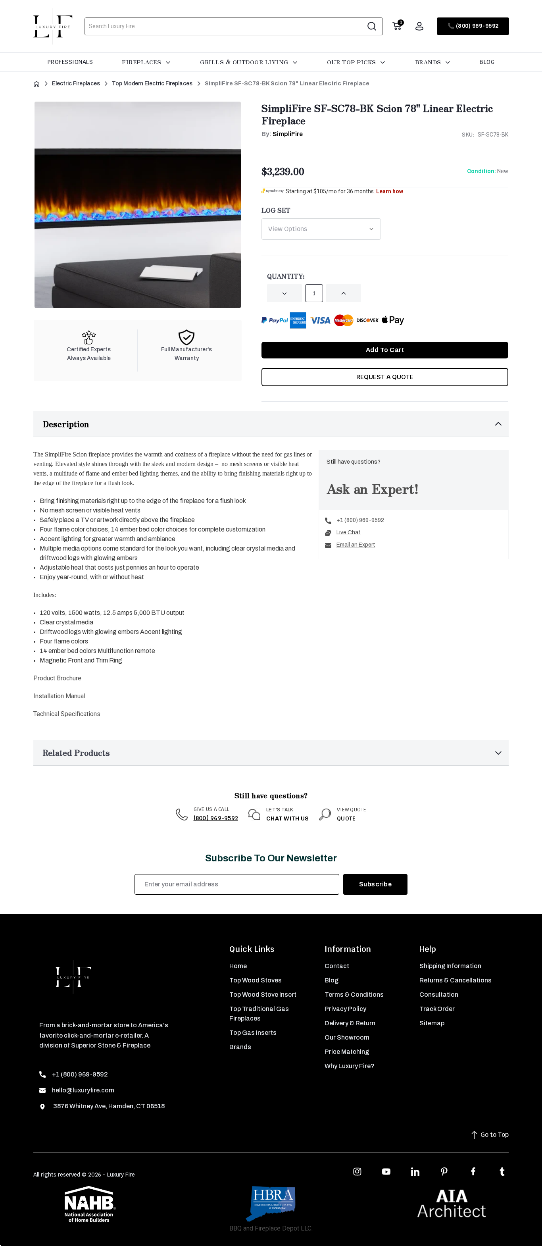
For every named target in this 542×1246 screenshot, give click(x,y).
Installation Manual (59, 696)
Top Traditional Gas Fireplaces (259, 1013)
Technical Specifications (66, 714)
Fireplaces (142, 62)
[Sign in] (419, 26)
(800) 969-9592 (216, 818)
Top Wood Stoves (255, 980)
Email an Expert (355, 545)
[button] (271, 424)
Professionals (70, 61)
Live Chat (348, 532)
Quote (346, 818)
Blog (487, 61)
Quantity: (286, 276)
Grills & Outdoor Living (245, 62)
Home (238, 966)
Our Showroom (347, 1037)
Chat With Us (287, 819)
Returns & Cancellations (455, 980)
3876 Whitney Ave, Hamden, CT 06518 (108, 1106)
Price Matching (347, 1051)
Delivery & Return (350, 1023)
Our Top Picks (352, 62)
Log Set (275, 210)
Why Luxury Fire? (350, 1066)
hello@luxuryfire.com (83, 1090)
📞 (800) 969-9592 (473, 26)
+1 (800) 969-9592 (360, 520)
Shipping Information (450, 966)
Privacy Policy (345, 1008)
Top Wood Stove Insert (262, 994)
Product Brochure (57, 678)
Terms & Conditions (354, 994)
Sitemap (431, 1023)
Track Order (437, 1008)
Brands (429, 62)
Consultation (438, 994)
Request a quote (384, 377)
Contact (337, 966)
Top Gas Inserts (253, 1032)
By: (282, 134)
